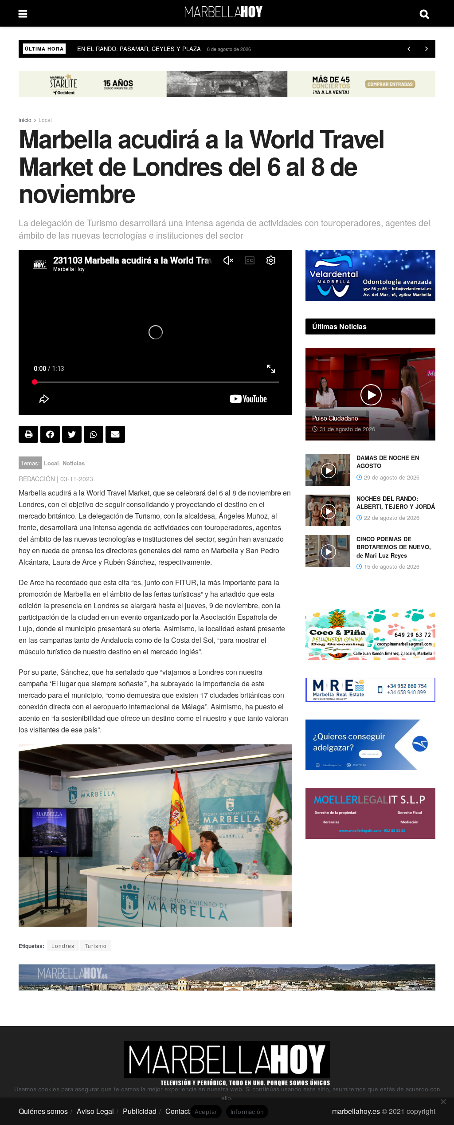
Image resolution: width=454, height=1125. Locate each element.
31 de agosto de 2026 (346, 429)
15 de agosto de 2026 (390, 566)
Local (45, 119)
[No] (442, 1101)
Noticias (74, 463)
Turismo (96, 945)
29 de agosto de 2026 (390, 477)
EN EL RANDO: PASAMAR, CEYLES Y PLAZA (139, 48)
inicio (25, 119)
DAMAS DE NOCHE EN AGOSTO (387, 461)
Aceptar (206, 1111)
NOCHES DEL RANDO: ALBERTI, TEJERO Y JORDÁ (395, 502)
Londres (62, 945)
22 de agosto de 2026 (390, 517)
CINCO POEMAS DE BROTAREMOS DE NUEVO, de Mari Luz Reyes (393, 547)
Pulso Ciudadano (335, 417)
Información (247, 1111)
